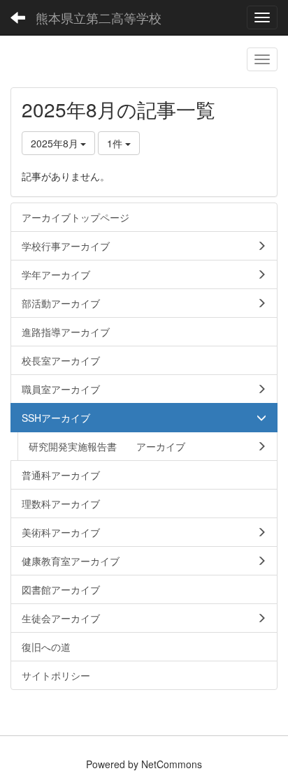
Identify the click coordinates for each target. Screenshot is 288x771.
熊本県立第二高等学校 (98, 17)
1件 (116, 143)
